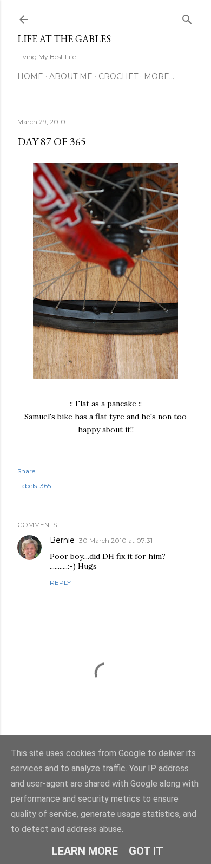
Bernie (62, 540)
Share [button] (26, 471)
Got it (146, 850)
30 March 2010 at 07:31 (116, 540)
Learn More (85, 850)
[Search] (187, 17)
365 (45, 486)
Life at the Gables (64, 39)
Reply (60, 583)
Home (30, 76)
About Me (71, 76)
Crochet (118, 76)
